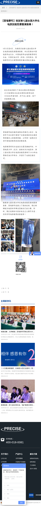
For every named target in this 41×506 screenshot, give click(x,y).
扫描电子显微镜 (20, 462)
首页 (3, 7)
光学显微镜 (19, 458)
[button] (38, 2)
